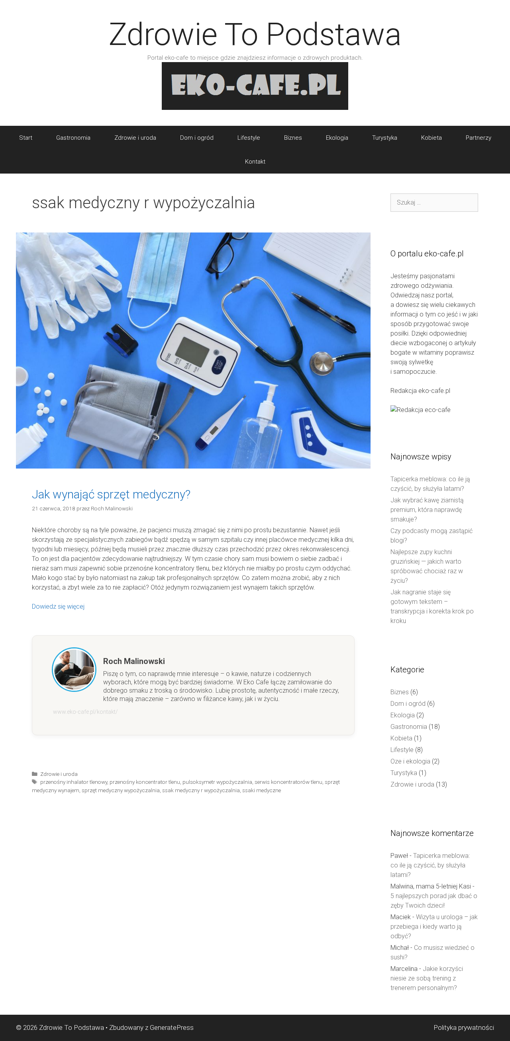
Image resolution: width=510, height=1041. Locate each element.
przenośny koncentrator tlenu (145, 782)
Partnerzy (478, 137)
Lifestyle (248, 137)
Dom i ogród (197, 137)
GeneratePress (172, 1027)
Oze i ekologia (410, 761)
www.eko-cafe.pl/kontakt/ (85, 712)
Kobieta (431, 137)
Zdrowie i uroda (135, 137)
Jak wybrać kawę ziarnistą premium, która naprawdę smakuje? (427, 509)
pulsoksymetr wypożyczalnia (217, 782)
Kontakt (255, 161)
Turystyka (384, 137)
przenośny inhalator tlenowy (73, 782)
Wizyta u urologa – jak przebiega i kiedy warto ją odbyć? (434, 926)
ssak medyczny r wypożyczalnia (201, 790)
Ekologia (337, 137)
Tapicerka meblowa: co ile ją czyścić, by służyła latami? (430, 865)
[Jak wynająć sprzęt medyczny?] (193, 466)
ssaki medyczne (261, 790)
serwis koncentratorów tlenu (288, 782)
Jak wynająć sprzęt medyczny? (111, 494)
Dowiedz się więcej (58, 606)
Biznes (293, 137)
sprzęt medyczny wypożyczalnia (121, 790)
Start (25, 137)
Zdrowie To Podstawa (255, 34)
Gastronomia (73, 137)
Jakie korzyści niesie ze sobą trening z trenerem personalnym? (426, 978)
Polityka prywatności (464, 1027)
